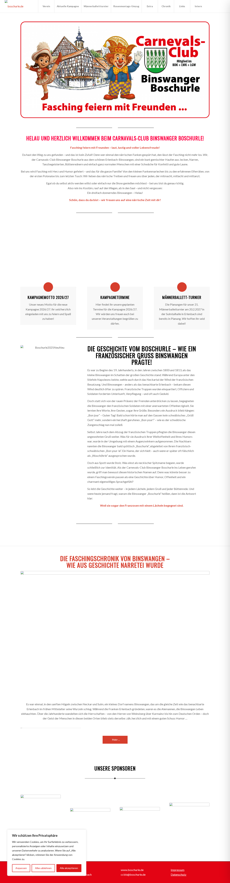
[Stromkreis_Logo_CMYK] (140, 812)
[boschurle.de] (14, 6)
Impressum (177, 870)
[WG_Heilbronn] (40, 812)
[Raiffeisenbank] (90, 812)
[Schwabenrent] (189, 812)
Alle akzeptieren (69, 868)
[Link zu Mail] (222, 6)
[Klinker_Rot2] (182, 256)
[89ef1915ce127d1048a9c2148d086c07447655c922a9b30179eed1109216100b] (48, 256)
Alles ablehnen (43, 868)
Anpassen (21, 868)
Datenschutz (178, 874)
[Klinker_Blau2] (115, 256)
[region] (46, 853)
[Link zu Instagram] (217, 6)
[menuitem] (46, 6)
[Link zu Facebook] (212, 6)
